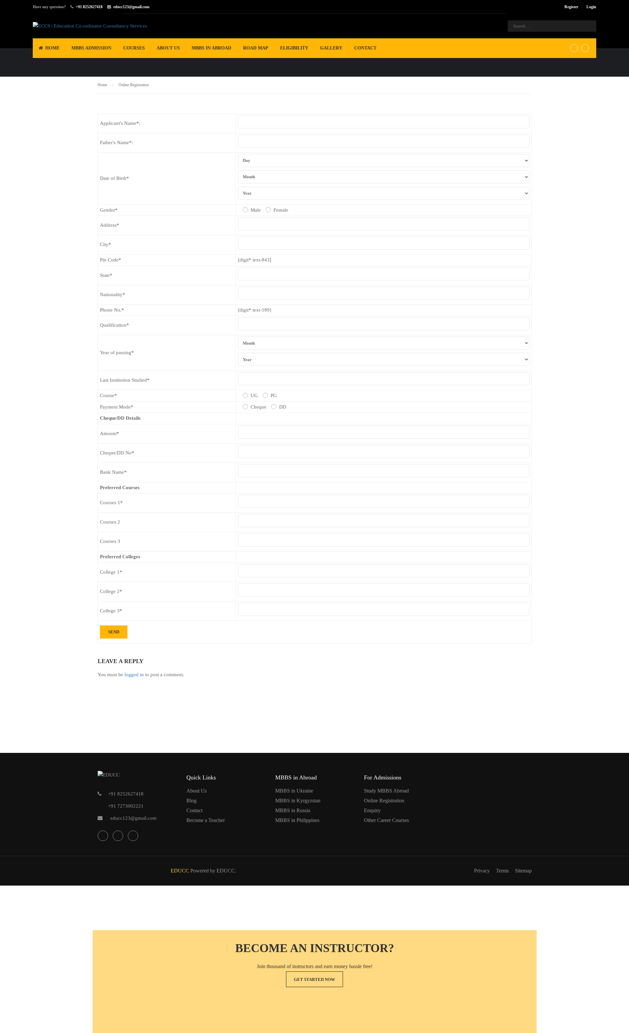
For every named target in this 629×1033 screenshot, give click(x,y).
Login (591, 7)
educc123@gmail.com (131, 7)
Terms (502, 870)
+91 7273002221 (125, 806)
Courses (134, 48)
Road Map (255, 48)
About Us (168, 48)
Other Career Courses (386, 820)
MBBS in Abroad (211, 48)
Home (52, 48)
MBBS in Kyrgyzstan (297, 800)
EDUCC (180, 870)
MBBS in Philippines (297, 820)
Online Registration (384, 800)
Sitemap (523, 870)
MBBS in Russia (292, 810)
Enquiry (372, 810)
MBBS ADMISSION (91, 48)
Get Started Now (314, 979)
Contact (365, 48)
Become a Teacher (205, 820)
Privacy (482, 870)
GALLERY (331, 48)
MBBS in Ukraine (294, 791)
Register (571, 7)
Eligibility (294, 48)
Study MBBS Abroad (386, 791)
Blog (191, 800)
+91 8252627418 (89, 7)
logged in (134, 674)
